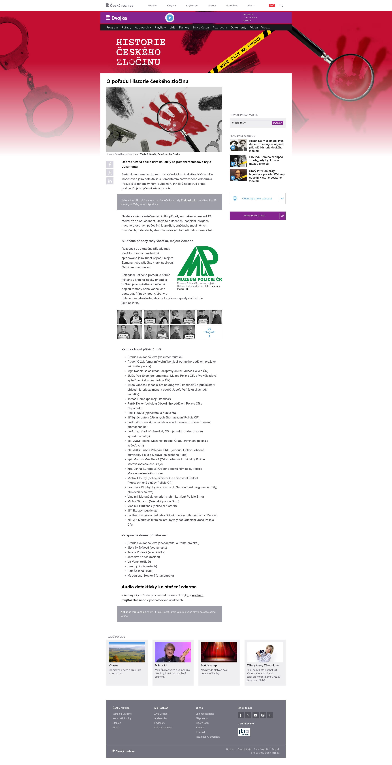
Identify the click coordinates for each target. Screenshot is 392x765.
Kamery (247, 21)
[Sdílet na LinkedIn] (109, 180)
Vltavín (113, 665)
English (275, 749)
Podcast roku (189, 200)
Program (171, 5)
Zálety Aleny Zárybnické (263, 665)
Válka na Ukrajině (122, 713)
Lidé (172, 27)
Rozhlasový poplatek (208, 736)
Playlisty (160, 27)
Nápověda (202, 718)
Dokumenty (238, 27)
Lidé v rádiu (202, 723)
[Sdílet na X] (109, 172)
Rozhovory (220, 27)
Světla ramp (209, 665)
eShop (116, 727)
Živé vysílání (161, 713)
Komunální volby (122, 718)
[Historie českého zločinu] (196, 51)
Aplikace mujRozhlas (133, 612)
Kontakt (200, 732)
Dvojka (277, 123)
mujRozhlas (192, 5)
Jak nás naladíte (205, 713)
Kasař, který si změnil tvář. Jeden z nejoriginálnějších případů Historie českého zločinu (266, 145)
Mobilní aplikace (163, 727)
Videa (254, 27)
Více (265, 27)
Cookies (230, 749)
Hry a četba (201, 27)
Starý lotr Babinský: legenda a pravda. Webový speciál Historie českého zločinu (267, 176)
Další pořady (116, 637)
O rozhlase (231, 5)
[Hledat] (281, 5)
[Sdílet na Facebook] (109, 164)
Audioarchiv (250, 18)
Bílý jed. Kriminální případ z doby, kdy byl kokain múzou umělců (266, 160)
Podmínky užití (261, 749)
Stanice (212, 5)
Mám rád (161, 665)
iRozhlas (152, 5)
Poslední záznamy (243, 136)
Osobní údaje (244, 749)
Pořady (126, 27)
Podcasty (159, 723)
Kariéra (200, 727)
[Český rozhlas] (119, 5)
